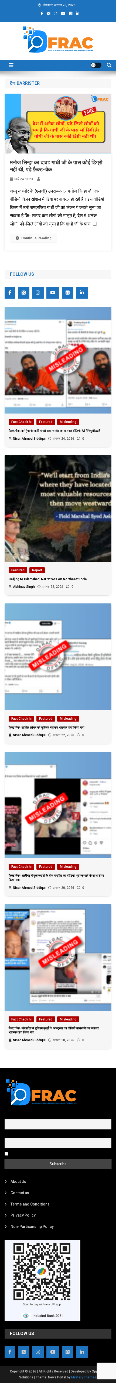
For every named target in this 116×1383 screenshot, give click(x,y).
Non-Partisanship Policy (32, 1226)
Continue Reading (36, 238)
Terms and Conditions (30, 1204)
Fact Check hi (21, 422)
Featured (45, 422)
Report (37, 570)
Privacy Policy (23, 1215)
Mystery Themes (83, 1377)
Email (9, 1135)
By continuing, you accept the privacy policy (47, 1153)
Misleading (68, 422)
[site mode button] (96, 65)
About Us (18, 1181)
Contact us (20, 1193)
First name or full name (24, 1116)
